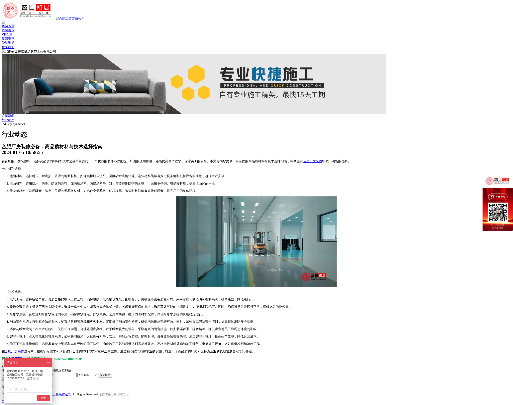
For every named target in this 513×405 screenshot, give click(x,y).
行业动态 (8, 120)
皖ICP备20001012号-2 (115, 394)
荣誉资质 (8, 43)
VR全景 (7, 34)
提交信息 (105, 374)
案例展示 (8, 30)
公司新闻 (8, 115)
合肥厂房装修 (312, 161)
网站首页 (8, 26)
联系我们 (8, 47)
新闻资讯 (8, 38)
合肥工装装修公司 (59, 394)
